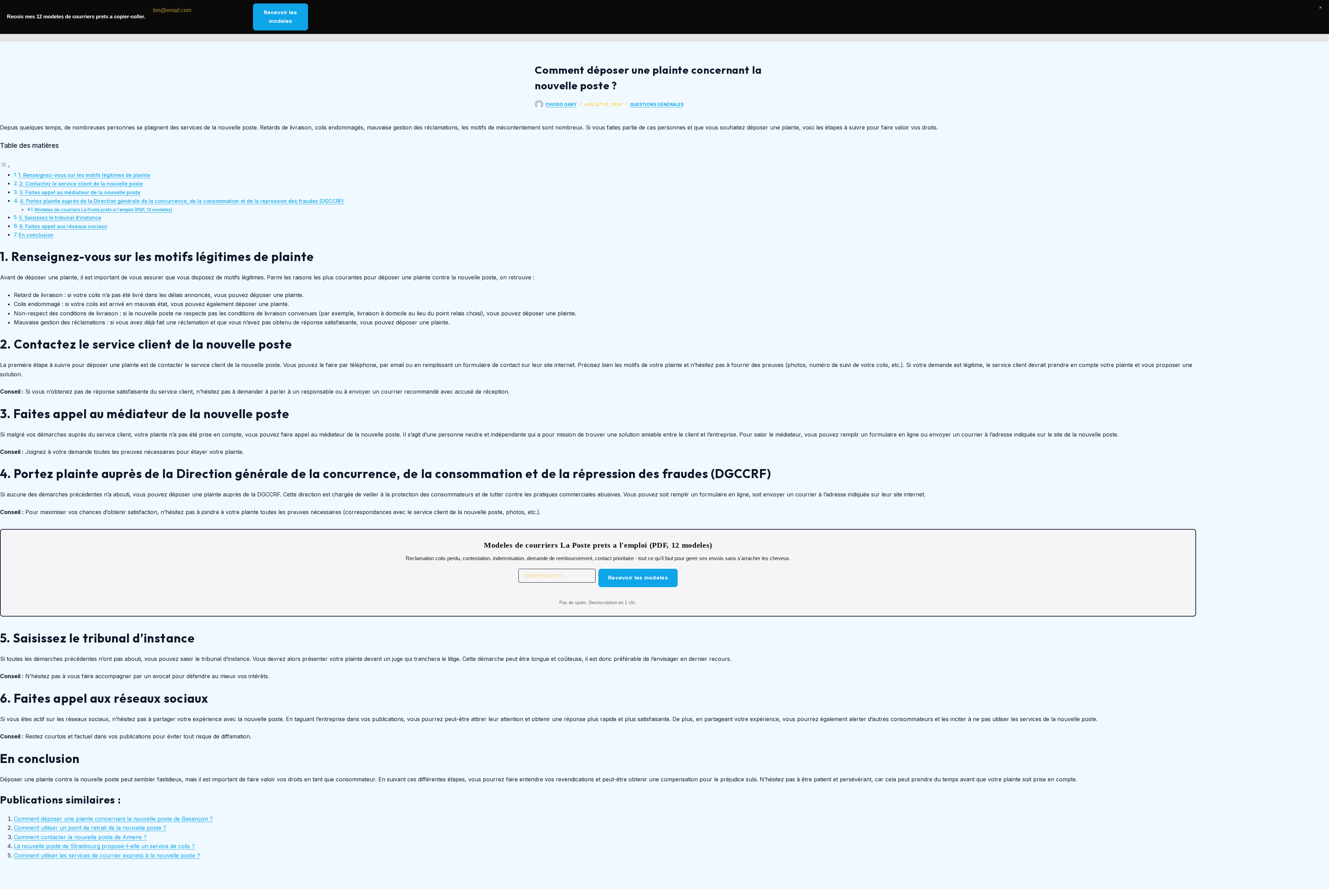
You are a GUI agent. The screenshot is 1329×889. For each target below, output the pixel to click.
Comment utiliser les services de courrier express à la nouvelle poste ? (107, 855)
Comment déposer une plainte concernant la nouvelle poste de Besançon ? (113, 818)
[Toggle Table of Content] (5, 166)
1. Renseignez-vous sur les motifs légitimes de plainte (84, 175)
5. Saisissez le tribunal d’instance (60, 218)
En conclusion (36, 235)
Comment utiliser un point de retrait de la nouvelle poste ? (90, 827)
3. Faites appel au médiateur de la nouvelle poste (80, 192)
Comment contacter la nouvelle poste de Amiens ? (80, 837)
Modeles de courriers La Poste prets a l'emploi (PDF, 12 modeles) (103, 209)
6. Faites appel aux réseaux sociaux (63, 226)
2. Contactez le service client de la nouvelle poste (81, 184)
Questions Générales (657, 104)
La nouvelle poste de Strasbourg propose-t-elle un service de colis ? (104, 846)
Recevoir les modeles (638, 577)
